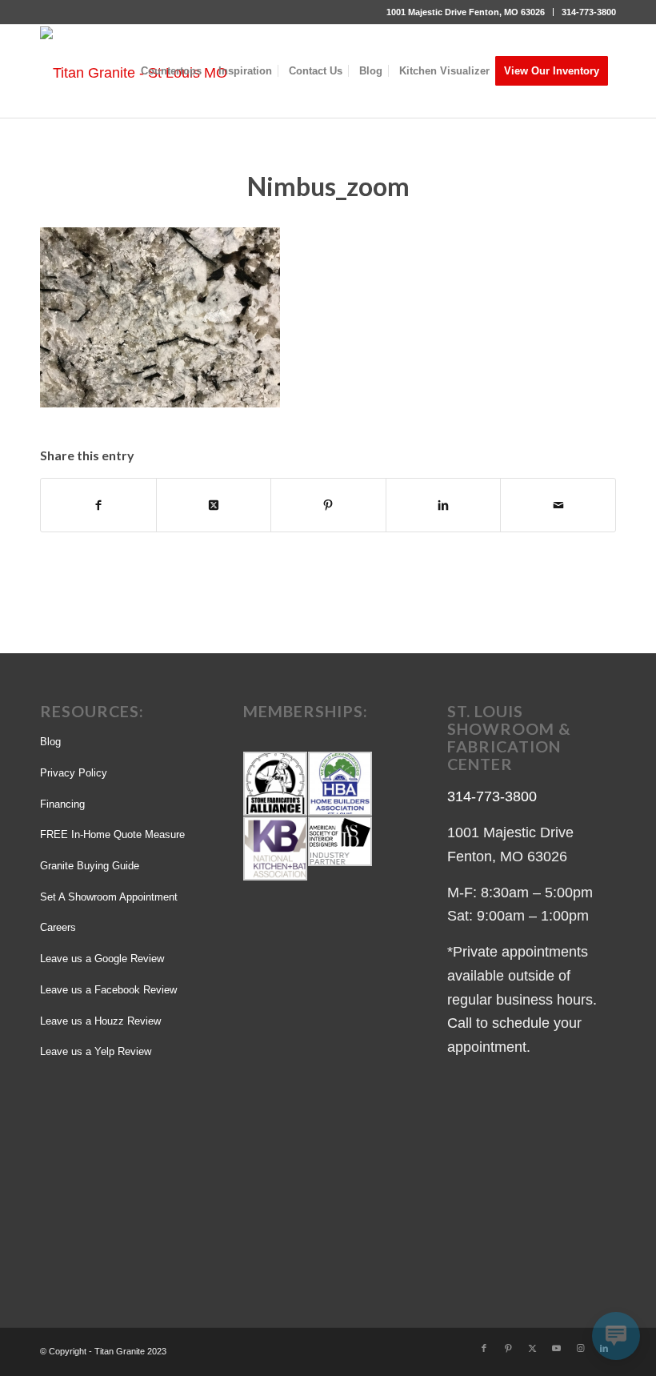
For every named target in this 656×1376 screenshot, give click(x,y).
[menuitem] (466, 12)
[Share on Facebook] (98, 505)
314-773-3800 (589, 12)
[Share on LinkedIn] (443, 505)
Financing (62, 804)
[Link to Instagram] (580, 1348)
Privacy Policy (73, 773)
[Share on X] (214, 505)
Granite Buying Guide (89, 866)
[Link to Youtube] (556, 1348)
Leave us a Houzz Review (100, 1021)
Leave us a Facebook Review (108, 990)
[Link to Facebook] (484, 1348)
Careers (58, 927)
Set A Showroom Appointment (109, 897)
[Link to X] (532, 1348)
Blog (50, 742)
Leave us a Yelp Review (95, 1051)
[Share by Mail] (558, 505)
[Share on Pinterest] (328, 505)
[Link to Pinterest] (508, 1348)
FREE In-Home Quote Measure (112, 834)
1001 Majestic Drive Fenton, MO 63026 (465, 12)
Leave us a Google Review (102, 959)
